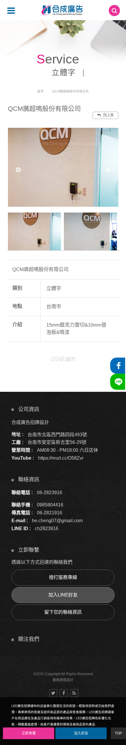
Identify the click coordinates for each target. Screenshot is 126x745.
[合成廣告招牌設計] (62, 10)
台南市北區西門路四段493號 (57, 434)
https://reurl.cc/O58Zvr (61, 458)
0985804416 (50, 504)
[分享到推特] (53, 693)
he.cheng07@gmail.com (57, 520)
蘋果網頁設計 (63, 680)
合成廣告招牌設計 (30, 422)
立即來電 (29, 733)
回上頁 (108, 115)
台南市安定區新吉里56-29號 (57, 442)
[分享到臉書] (64, 693)
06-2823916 (49, 492)
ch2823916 (46, 528)
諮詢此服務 (63, 359)
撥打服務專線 (63, 577)
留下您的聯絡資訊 (63, 612)
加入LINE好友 (63, 594)
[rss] (74, 693)
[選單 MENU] (11, 10)
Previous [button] (18, 170)
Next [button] (108, 170)
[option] (63, 167)
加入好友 (81, 733)
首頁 (40, 91)
